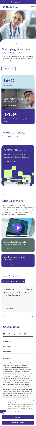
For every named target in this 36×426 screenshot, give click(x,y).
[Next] (17, 43)
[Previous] (3, 43)
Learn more (17, 2)
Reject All (18, 417)
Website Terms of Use (18, 367)
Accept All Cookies (18, 422)
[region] (18, 411)
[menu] (29, 7)
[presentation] (3, 194)
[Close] (34, 400)
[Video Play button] (18, 228)
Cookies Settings (18, 412)
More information (10, 106)
